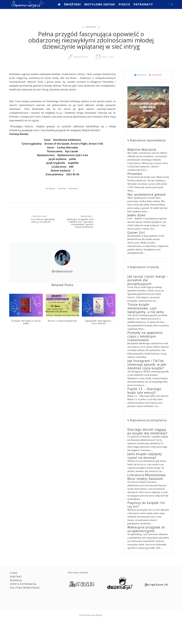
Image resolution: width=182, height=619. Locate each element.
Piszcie (124, 4)
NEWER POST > (87, 216)
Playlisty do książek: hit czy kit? (146, 504)
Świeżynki (72, 4)
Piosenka (134, 173)
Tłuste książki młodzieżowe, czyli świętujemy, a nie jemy (145, 308)
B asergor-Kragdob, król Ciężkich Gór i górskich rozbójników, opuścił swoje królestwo (80, 223)
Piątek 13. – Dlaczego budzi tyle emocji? (144, 391)
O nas (13, 573)
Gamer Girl (136, 232)
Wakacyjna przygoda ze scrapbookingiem (146, 529)
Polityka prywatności (25, 587)
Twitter (62, 188)
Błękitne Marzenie (141, 149)
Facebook (50, 188)
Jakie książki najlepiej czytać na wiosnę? (144, 456)
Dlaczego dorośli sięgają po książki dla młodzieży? (147, 431)
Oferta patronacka (23, 584)
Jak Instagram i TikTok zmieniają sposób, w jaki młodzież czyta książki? (147, 364)
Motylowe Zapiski (99, 4)
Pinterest (73, 188)
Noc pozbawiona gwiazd (146, 194)
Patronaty (143, 4)
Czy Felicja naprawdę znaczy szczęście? (42, 220)
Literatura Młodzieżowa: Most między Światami (146, 477)
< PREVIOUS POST (39, 216)
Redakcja (16, 580)
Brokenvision (80, 57)
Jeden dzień (136, 215)
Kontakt (16, 576)
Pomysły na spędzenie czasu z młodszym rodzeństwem (145, 336)
